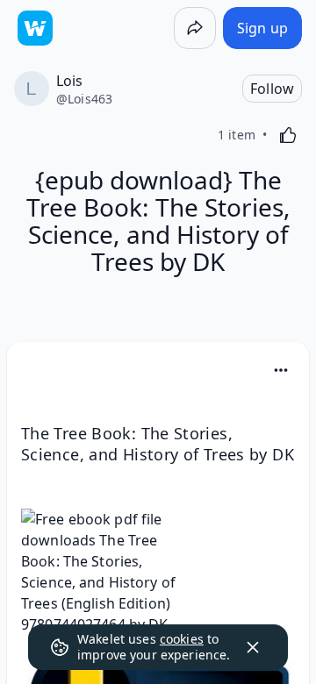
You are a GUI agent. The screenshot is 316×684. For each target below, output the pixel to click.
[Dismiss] (253, 647)
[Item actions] (281, 370)
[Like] (288, 135)
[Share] (195, 28)
